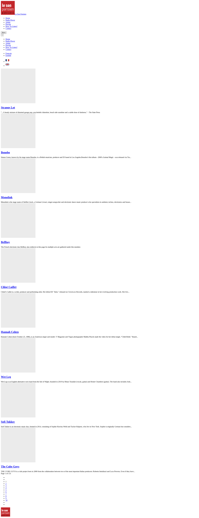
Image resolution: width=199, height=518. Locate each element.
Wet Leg (6, 376)
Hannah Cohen (10, 331)
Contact (8, 28)
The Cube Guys (10, 466)
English (8, 55)
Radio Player (10, 20)
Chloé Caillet (8, 286)
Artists (8, 22)
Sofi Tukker (8, 421)
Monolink (6, 197)
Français (9, 53)
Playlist (8, 24)
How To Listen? (11, 26)
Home (8, 18)
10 (6, 500)
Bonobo (5, 152)
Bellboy (5, 242)
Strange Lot (8, 107)
